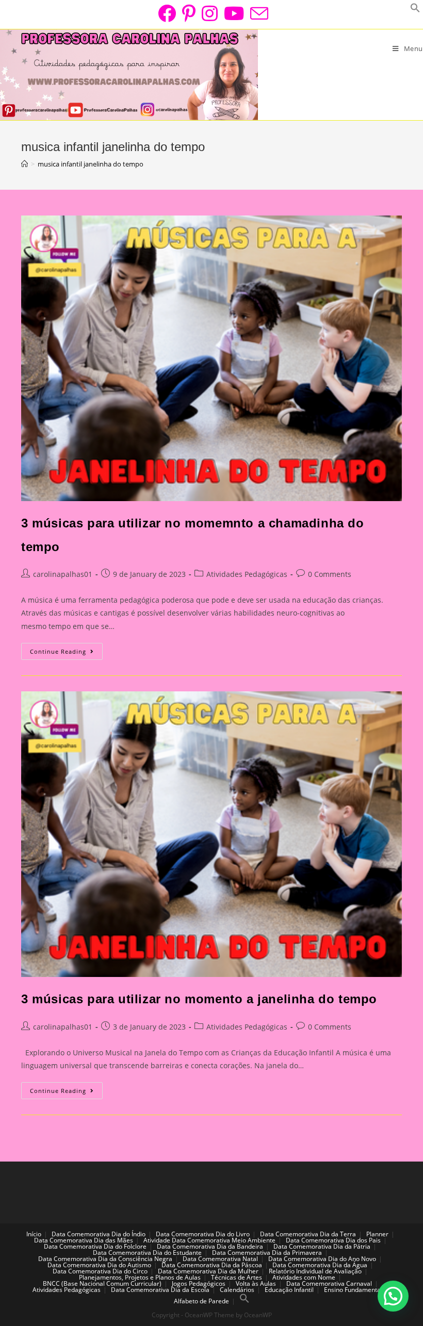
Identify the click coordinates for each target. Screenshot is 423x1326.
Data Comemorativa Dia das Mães (83, 1240)
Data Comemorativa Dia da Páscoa (211, 1265)
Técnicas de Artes (236, 1277)
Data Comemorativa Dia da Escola (160, 1289)
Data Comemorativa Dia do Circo (100, 1271)
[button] (393, 1296)
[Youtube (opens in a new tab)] (234, 13)
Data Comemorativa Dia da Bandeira (210, 1246)
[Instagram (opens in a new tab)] (210, 13)
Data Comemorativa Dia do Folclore (95, 1246)
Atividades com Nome (303, 1277)
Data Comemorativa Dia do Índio (98, 1234)
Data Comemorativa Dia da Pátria (321, 1246)
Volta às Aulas (256, 1283)
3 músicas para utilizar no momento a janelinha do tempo (199, 999)
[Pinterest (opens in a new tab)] (189, 13)
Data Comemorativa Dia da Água (319, 1265)
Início (33, 1234)
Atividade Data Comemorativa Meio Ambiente (209, 1240)
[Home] (24, 164)
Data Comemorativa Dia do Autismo (99, 1265)
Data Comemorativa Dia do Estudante (147, 1252)
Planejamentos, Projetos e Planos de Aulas (140, 1277)
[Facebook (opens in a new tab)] (167, 13)
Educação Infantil (289, 1289)
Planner (377, 1234)
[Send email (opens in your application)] (257, 13)
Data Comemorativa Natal (220, 1258)
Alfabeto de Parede (201, 1301)
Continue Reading (66, 653)
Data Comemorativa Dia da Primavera (267, 1252)
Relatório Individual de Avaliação (315, 1271)
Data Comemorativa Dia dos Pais (333, 1240)
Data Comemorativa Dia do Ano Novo (322, 1258)
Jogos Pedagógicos (198, 1283)
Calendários (237, 1289)
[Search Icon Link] (244, 1301)
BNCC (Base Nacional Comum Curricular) (102, 1283)
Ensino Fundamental (353, 1289)
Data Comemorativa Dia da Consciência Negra (105, 1258)
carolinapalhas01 (62, 574)
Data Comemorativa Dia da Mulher (208, 1271)
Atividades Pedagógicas (246, 574)
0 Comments (329, 574)
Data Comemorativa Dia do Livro (203, 1234)
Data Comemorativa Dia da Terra (308, 1234)
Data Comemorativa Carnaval (329, 1283)
